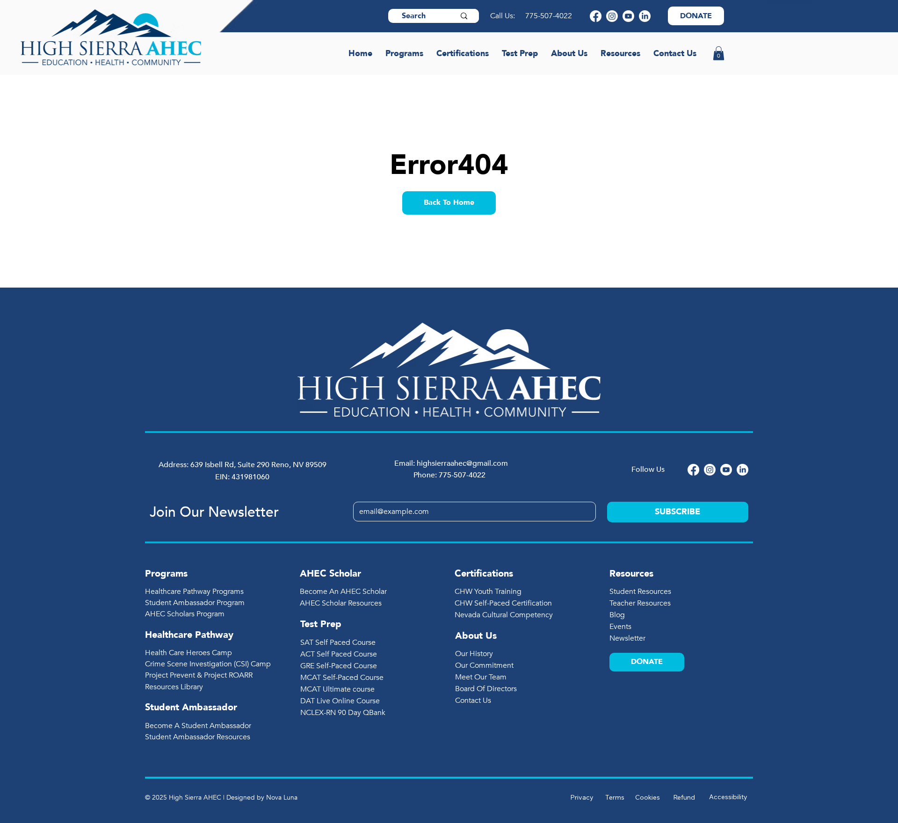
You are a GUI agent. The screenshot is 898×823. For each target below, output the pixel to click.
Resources (631, 573)
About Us (476, 635)
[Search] (464, 16)
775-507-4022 (549, 16)
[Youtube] (628, 16)
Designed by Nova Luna (261, 797)
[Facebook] (595, 16)
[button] (718, 53)
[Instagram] (612, 16)
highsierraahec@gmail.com (462, 463)
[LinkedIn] (645, 16)
